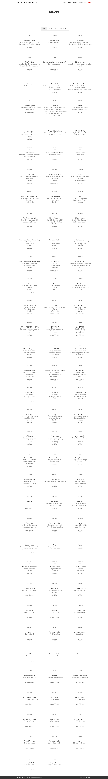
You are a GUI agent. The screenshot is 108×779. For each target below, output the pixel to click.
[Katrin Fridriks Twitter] (18, 777)
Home (64, 2)
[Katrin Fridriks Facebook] (22, 777)
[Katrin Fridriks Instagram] (20, 777)
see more (29, 47)
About (70, 2)
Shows (81, 2)
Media (89, 2)
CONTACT (88, 777)
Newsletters (52, 28)
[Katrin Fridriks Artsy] (28, 777)
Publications (63, 28)
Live (85, 2)
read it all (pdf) (54, 69)
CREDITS (82, 777)
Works (75, 2)
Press (43, 28)
